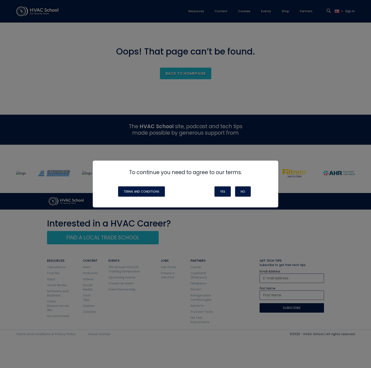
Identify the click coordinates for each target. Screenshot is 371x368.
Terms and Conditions (141, 191)
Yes (222, 191)
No (243, 191)
